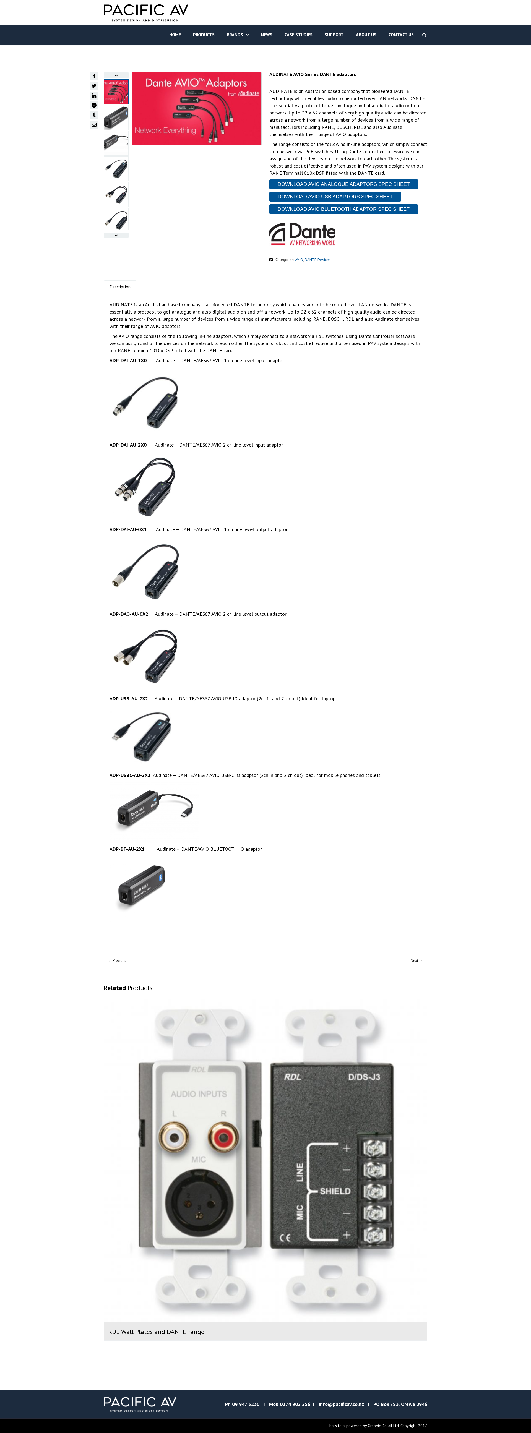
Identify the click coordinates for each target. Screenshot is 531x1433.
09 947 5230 (245, 1404)
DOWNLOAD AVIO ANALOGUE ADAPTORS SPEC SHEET (344, 184)
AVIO (299, 259)
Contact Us (401, 34)
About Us (366, 34)
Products (204, 34)
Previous (119, 960)
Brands (235, 34)
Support (334, 34)
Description (120, 286)
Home (175, 34)
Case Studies (299, 34)
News (266, 34)
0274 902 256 (295, 1404)
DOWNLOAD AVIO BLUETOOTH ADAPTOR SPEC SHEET (344, 209)
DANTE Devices (317, 259)
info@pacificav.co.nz (341, 1404)
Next (414, 960)
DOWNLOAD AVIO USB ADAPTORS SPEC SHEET (335, 196)
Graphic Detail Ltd (383, 1425)
